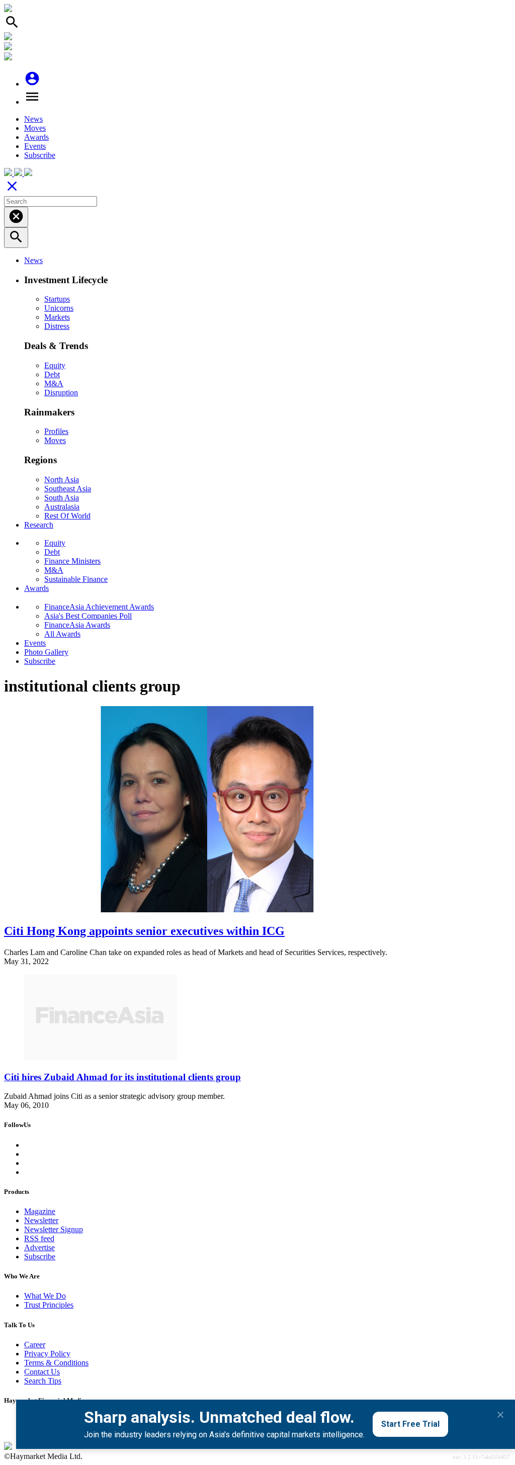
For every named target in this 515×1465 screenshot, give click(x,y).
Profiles (56, 431)
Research (38, 525)
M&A (53, 383)
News (33, 119)
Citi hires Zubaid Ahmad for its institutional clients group (122, 1077)
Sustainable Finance (76, 579)
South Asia (61, 497)
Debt (52, 374)
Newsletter (41, 1220)
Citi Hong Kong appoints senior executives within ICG (144, 930)
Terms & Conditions (56, 1362)
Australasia (61, 506)
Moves (35, 128)
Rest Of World (67, 515)
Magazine (39, 1211)
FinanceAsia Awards (77, 625)
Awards (36, 137)
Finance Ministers (72, 561)
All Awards (62, 634)
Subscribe (39, 155)
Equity (54, 365)
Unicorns (58, 308)
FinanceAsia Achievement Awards (99, 606)
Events (35, 146)
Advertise (39, 1247)
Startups (57, 299)
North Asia (61, 479)
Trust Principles (48, 1305)
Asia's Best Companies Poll (88, 616)
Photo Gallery (46, 652)
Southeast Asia (67, 488)
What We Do (45, 1295)
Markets (57, 317)
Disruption (61, 392)
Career (34, 1344)
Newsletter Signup (53, 1229)
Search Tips (42, 1380)
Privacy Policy (47, 1353)
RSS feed (39, 1238)
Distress (56, 326)
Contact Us (42, 1371)
